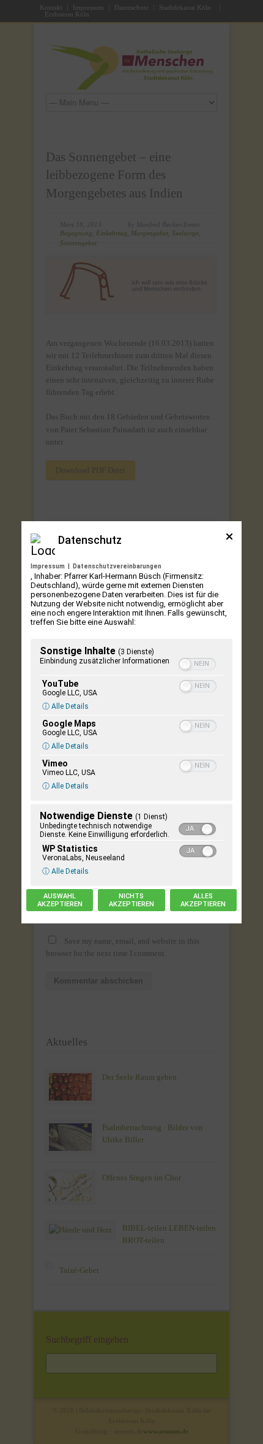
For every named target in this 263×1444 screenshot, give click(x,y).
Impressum (48, 566)
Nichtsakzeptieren (131, 900)
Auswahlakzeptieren (60, 900)
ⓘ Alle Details (65, 706)
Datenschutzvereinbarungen (117, 566)
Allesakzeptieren (203, 900)
